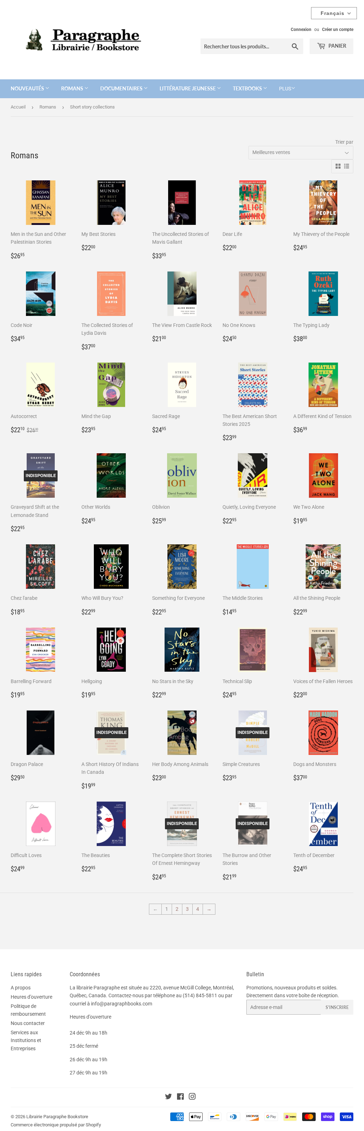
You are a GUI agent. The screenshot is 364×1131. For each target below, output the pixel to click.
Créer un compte (337, 29)
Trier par (344, 142)
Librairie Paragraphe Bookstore (57, 1116)
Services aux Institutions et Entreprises (26, 1040)
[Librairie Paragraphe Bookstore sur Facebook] (180, 1097)
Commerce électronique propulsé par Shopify (56, 1124)
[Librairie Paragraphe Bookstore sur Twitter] (168, 1097)
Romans (72, 88)
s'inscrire (337, 1007)
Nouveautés (28, 88)
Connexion (301, 29)
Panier (336, 46)
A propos (21, 987)
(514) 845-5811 (200, 995)
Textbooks (248, 88)
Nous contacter (28, 1023)
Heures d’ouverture (31, 997)
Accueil (18, 107)
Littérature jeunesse (188, 88)
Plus (285, 88)
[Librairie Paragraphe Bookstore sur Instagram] (192, 1097)
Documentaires (122, 88)
